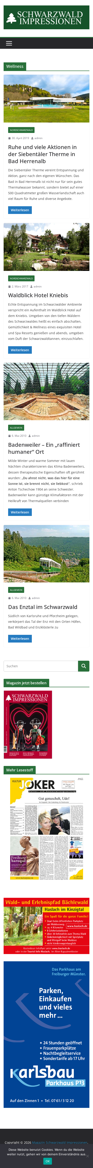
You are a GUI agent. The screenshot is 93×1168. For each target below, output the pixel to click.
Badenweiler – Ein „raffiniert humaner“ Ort (44, 448)
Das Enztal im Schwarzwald (42, 607)
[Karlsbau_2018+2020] (46, 964)
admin (38, 138)
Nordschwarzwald (21, 130)
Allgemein (16, 427)
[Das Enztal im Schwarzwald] (46, 553)
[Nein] (87, 1156)
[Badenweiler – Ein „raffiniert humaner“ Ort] (46, 391)
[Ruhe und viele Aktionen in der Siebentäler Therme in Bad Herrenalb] (46, 99)
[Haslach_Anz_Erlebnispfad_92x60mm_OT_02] (46, 900)
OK (48, 1161)
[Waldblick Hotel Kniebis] (46, 247)
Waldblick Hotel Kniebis (38, 295)
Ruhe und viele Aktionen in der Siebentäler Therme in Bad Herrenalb (42, 154)
